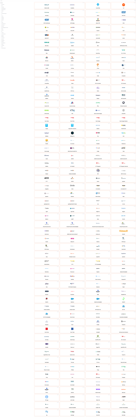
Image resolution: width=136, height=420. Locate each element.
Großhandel (2, 45)
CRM (1, 12)
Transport (2, 32)
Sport (2, 46)
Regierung (2, 36)
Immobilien (2, 18)
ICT (1, 14)
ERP (1, 31)
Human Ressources (3, 23)
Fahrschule (2, 26)
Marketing (2, 41)
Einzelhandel (2, 40)
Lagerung (2, 35)
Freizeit (2, 22)
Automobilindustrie (3, 8)
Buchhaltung (2, 4)
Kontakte (2, 44)
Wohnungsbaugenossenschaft (4, 27)
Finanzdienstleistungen (3, 13)
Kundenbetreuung (3, 9)
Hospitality (2, 17)
